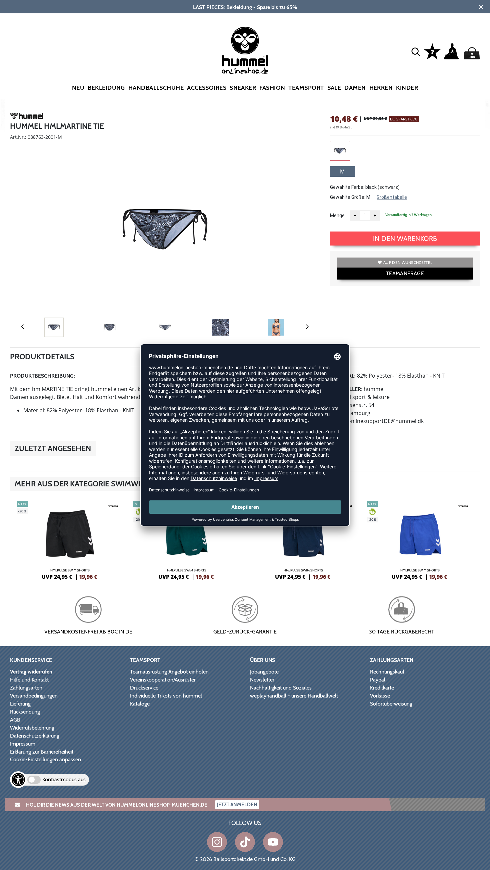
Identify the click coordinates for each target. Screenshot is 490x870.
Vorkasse (380, 696)
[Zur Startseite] (245, 51)
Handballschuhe (156, 87)
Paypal (377, 680)
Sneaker (243, 87)
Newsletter (262, 680)
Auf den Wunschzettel (407, 262)
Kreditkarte (382, 688)
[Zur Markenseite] (26, 117)
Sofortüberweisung (391, 704)
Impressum (22, 744)
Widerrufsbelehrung (32, 728)
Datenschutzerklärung (34, 736)
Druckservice (144, 688)
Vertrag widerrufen (31, 672)
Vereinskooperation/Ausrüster (163, 680)
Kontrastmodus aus (64, 779)
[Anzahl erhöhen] (375, 215)
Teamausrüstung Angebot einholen (169, 672)
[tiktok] (245, 842)
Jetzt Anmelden (237, 805)
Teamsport (306, 87)
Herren (381, 87)
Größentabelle (392, 197)
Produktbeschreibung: (42, 376)
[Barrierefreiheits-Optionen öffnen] (18, 779)
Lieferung (20, 704)
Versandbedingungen (34, 696)
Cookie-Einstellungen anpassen (45, 759)
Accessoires (206, 87)
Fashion (272, 87)
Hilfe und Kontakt (29, 680)
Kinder (407, 87)
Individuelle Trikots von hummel (166, 696)
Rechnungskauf (387, 672)
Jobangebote (264, 672)
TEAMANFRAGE (405, 273)
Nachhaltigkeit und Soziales (281, 688)
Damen (355, 87)
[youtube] (273, 842)
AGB (15, 720)
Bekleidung (106, 87)
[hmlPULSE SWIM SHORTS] (70, 539)
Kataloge (140, 704)
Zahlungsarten (26, 688)
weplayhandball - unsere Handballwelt (294, 696)
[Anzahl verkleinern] (355, 215)
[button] (415, 51)
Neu (78, 87)
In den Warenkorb (405, 239)
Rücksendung (25, 712)
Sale (334, 87)
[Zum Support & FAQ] (432, 50)
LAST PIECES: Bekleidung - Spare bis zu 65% (245, 7)
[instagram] (217, 842)
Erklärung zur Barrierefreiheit (41, 752)
